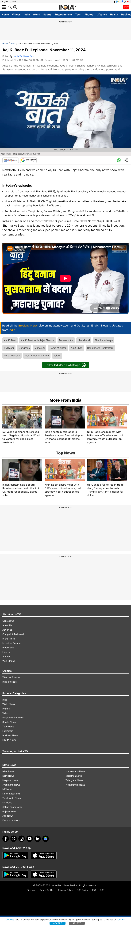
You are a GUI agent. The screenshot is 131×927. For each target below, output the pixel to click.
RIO (94, 890)
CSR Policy (82, 890)
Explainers (7, 731)
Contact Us (8, 620)
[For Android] (15, 874)
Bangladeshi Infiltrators (100, 347)
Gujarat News (9, 811)
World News (8, 704)
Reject (77, 923)
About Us (7, 625)
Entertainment (63, 14)
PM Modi (9, 347)
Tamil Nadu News (11, 798)
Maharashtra (66, 340)
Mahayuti (40, 347)
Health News (9, 739)
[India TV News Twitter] (125, 1)
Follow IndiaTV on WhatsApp (63, 365)
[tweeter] (13, 839)
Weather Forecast (11, 677)
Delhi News (8, 775)
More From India (65, 400)
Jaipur (57, 355)
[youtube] (29, 839)
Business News (10, 735)
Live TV (6, 652)
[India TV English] (68, 7)
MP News (7, 789)
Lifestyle (101, 14)
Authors (6, 656)
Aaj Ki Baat (10, 340)
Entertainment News (12, 717)
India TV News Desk (24, 56)
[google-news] (45, 839)
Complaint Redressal (13, 634)
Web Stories (8, 661)
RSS (102, 890)
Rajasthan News (74, 775)
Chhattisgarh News (12, 807)
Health (114, 14)
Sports (47, 14)
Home (5, 14)
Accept (57, 923)
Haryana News (10, 780)
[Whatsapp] (119, 160)
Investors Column (11, 643)
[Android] (117, 1)
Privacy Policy (65, 890)
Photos (89, 14)
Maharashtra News (75, 771)
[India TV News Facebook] (122, 1)
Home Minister (58, 347)
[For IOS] (44, 874)
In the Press (8, 638)
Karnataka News (11, 820)
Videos (16, 14)
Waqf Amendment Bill (37, 355)
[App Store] (44, 855)
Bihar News (8, 771)
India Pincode (9, 681)
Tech (78, 14)
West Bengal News (75, 784)
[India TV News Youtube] (128, 1)
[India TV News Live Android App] (15, 855)
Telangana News (74, 780)
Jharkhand (84, 340)
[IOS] (114, 1)
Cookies (10, 919)
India (27, 14)
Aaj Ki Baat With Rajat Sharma (37, 340)
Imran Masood (12, 355)
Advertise (7, 629)
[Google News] (10, 160)
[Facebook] (5, 839)
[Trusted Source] (28, 160)
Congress (24, 347)
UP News (7, 802)
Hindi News (8, 647)
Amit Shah (76, 347)
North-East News (11, 793)
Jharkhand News (11, 784)
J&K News (7, 816)
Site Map (31, 890)
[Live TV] (126, 7)
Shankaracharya (104, 340)
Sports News (9, 722)
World (36, 14)
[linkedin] (37, 839)
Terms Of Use (47, 890)
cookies (121, 919)
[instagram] (21, 839)
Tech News (8, 726)
